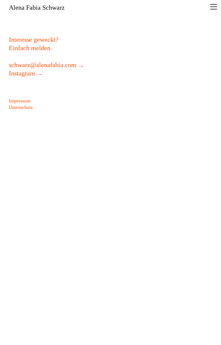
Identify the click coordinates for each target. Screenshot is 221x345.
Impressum (19, 101)
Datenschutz (21, 107)
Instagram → (26, 73)
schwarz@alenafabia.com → (46, 64)
